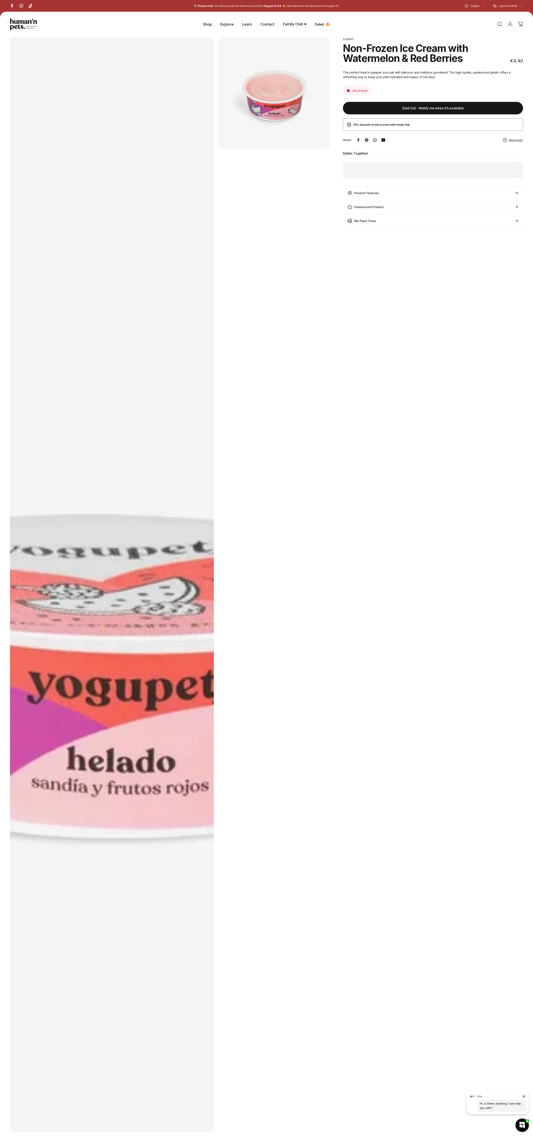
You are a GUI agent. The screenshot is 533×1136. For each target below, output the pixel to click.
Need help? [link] (516, 139)
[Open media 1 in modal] (112, 584)
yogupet (348, 38)
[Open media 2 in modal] (274, 93)
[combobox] (475, 6)
